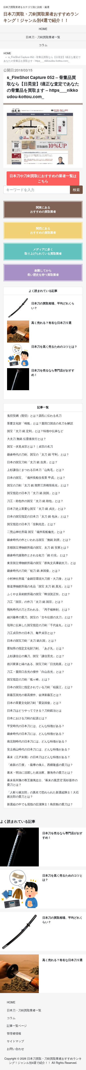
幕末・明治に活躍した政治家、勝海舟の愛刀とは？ (40, 772)
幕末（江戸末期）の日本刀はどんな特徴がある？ (38, 757)
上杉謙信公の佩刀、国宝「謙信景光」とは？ (35, 656)
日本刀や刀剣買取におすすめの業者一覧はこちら (43, 178)
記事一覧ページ (17, 1025)
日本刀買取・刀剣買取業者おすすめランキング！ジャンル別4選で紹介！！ (41, 17)
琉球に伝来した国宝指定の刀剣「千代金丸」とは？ (40, 625)
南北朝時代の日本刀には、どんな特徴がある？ (37, 741)
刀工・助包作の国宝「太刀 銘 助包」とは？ (35, 501)
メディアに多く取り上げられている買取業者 (43, 251)
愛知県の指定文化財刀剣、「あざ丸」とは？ (35, 648)
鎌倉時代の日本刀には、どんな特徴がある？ (35, 733)
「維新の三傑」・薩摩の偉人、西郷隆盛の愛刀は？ (40, 765)
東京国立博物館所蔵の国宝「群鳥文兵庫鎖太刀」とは (41, 563)
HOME (43, 29)
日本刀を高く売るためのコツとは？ (54, 347)
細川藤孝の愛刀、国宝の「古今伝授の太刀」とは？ (40, 617)
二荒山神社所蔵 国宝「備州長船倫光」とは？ (36, 532)
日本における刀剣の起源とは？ (27, 718)
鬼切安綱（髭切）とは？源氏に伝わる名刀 (34, 415)
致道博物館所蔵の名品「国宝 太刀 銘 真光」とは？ (40, 586)
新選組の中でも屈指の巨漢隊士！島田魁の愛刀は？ (40, 804)
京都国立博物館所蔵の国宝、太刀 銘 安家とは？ (38, 547)
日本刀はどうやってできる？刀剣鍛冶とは (34, 710)
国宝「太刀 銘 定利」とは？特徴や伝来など (35, 431)
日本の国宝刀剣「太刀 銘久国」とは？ (32, 640)
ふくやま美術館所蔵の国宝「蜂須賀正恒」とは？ (38, 594)
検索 (76, 189)
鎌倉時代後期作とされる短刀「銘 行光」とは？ (37, 555)
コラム (43, 45)
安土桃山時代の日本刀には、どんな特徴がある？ (38, 749)
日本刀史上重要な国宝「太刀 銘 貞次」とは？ (36, 508)
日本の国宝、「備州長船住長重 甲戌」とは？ (36, 477)
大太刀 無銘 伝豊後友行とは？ (26, 439)
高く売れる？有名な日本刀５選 (51, 323)
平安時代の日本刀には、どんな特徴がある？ (35, 726)
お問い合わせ (15, 1049)
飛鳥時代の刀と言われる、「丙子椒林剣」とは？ (38, 609)
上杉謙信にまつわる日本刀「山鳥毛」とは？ (35, 470)
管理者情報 (14, 1033)
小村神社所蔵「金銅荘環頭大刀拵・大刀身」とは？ (40, 578)
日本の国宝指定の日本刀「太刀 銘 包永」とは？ (38, 516)
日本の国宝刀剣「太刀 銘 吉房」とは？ (32, 462)
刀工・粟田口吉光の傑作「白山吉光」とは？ (35, 671)
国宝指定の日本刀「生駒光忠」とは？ (31, 524)
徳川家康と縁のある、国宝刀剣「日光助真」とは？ (40, 664)
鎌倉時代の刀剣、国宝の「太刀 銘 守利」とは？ (38, 454)
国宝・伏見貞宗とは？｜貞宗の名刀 (30, 446)
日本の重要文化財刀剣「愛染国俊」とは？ (34, 703)
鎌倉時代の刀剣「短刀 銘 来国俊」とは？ (33, 570)
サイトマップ (15, 1041)
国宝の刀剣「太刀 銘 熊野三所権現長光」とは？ (38, 485)
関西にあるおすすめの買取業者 (43, 230)
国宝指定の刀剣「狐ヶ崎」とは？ (28, 679)
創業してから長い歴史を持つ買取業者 (43, 272)
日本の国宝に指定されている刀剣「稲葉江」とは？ (40, 687)
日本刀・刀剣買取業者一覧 (43, 37)
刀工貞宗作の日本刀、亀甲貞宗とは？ (31, 633)
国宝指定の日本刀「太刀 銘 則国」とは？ (33, 493)
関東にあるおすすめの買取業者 (43, 209)
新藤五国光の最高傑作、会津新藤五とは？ (34, 695)
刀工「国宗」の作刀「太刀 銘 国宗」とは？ (35, 602)
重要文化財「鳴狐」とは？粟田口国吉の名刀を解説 (40, 423)
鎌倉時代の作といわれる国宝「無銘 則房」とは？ (39, 540)
